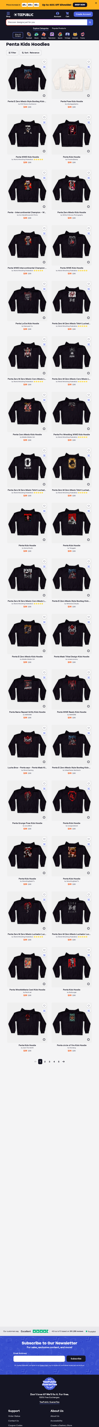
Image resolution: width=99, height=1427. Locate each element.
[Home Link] (23, 14)
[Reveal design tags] (44, 95)
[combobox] (46, 22)
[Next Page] (63, 1061)
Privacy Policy (44, 1365)
